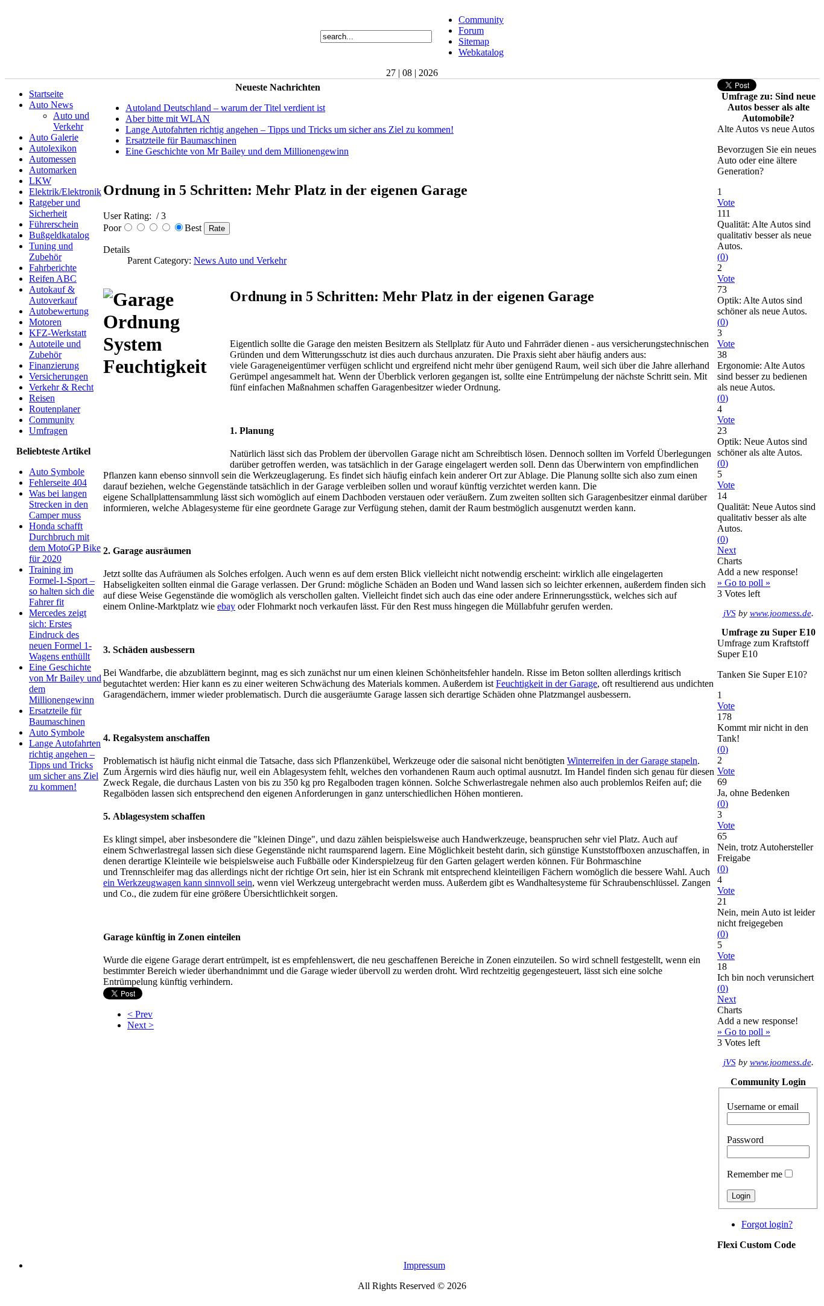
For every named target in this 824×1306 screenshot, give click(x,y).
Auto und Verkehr (71, 121)
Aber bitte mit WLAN (167, 118)
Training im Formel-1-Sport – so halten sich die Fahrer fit (62, 585)
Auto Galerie (53, 137)
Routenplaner (54, 409)
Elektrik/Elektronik (65, 191)
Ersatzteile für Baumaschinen (57, 716)
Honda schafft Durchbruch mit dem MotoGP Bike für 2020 (65, 542)
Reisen (42, 398)
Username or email (763, 1106)
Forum (471, 30)
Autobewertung (59, 311)
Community (481, 19)
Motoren (45, 322)
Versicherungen (58, 376)
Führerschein (53, 224)
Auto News (51, 105)
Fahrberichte (53, 268)
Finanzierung (54, 365)
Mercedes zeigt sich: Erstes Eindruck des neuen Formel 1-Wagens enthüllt (60, 634)
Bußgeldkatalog (59, 235)
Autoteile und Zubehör (55, 349)
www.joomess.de (780, 613)
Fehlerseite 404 (58, 482)
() (722, 257)
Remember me (754, 1174)
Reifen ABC (53, 278)
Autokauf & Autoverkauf (53, 294)
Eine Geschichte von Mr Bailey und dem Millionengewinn (237, 151)
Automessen (52, 159)
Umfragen (48, 430)
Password (745, 1140)
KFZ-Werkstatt (57, 333)
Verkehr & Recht (61, 387)
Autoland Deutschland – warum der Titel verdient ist (225, 108)
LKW (40, 181)
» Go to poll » (743, 583)
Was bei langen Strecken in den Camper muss (58, 504)
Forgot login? (767, 1224)
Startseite (46, 94)
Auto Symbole (56, 472)
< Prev (140, 1014)
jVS (729, 613)
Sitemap (473, 41)
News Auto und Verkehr (240, 260)
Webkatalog (481, 52)
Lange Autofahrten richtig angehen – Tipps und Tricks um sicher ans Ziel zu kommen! (65, 765)
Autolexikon (53, 148)
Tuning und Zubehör (51, 251)
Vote (726, 202)
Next (726, 550)
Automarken (53, 170)
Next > (140, 1025)
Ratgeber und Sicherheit (54, 207)
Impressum (424, 1265)
